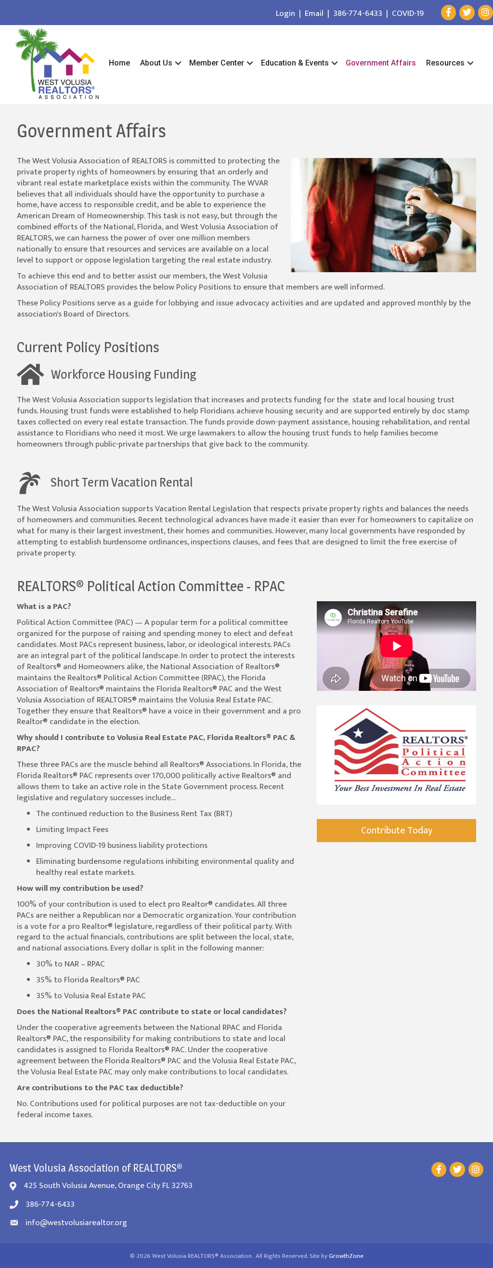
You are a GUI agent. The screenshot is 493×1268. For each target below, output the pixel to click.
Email (314, 13)
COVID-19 (408, 13)
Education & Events (295, 62)
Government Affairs (381, 62)
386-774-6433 (357, 13)
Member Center (216, 62)
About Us (156, 62)
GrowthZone (346, 1256)
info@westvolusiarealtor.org (76, 1222)
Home (119, 62)
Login (285, 13)
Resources (445, 62)
